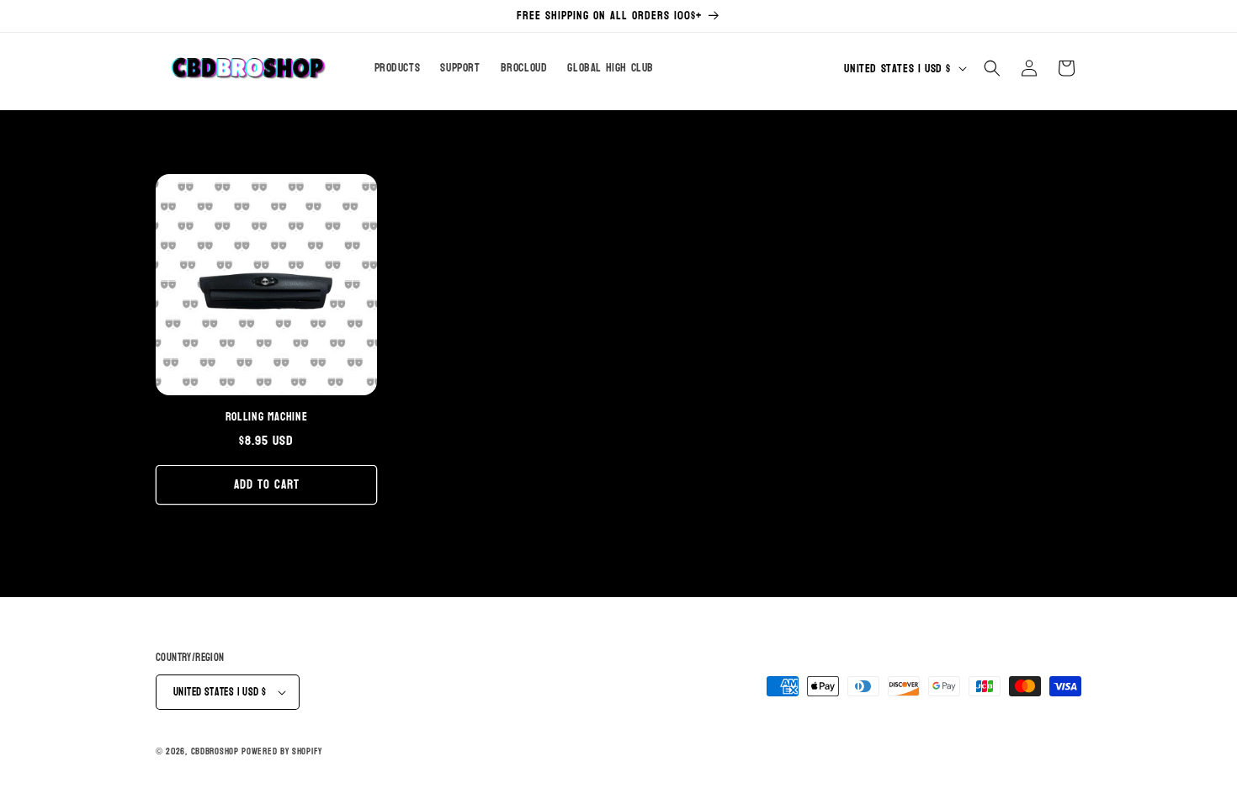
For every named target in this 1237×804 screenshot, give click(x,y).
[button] (992, 68)
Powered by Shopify (282, 751)
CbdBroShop (215, 751)
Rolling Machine (267, 417)
